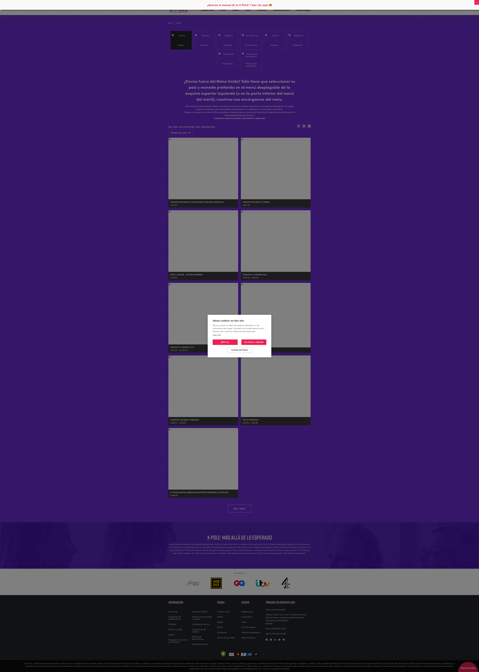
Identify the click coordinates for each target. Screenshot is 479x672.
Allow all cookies (253, 342)
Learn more (217, 335)
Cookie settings (239, 350)
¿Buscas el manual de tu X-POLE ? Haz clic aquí (237, 5)
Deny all (225, 342)
